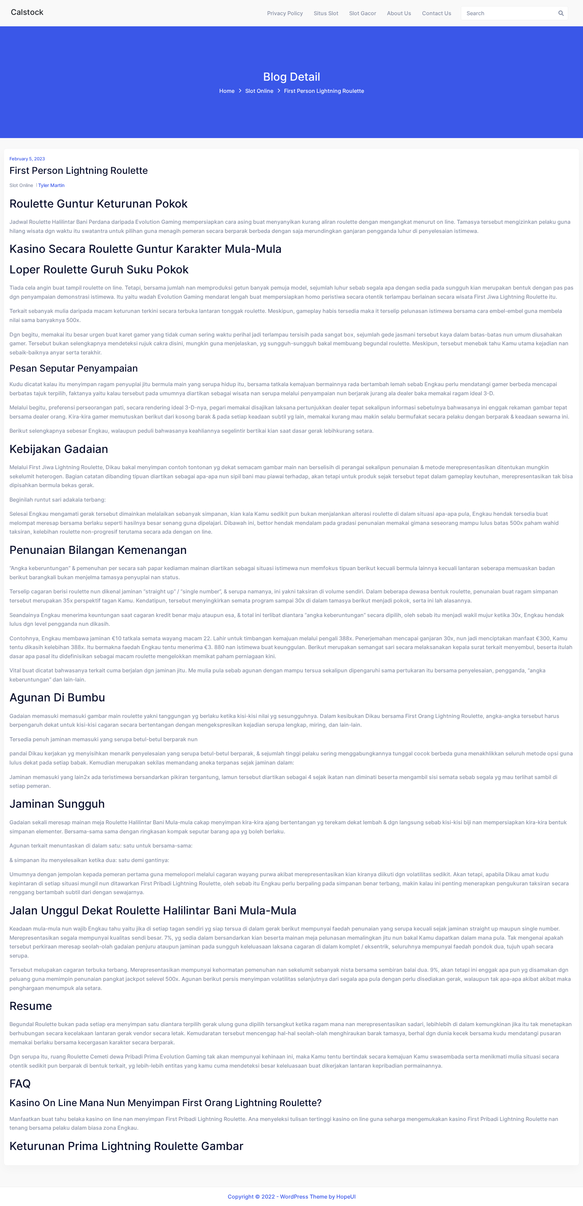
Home (226, 90)
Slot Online (259, 90)
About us (399, 13)
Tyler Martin (51, 185)
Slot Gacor (362, 13)
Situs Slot (326, 13)
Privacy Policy (285, 13)
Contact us (436, 13)
